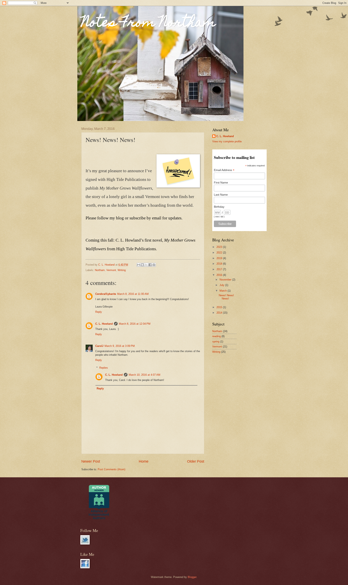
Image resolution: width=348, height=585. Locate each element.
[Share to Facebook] (150, 265)
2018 (219, 263)
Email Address (224, 170)
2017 (219, 269)
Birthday (219, 206)
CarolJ (99, 345)
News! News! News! (226, 297)
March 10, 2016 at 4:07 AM (144, 374)
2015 (219, 307)
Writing (122, 270)
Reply (98, 311)
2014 (219, 312)
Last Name (221, 194)
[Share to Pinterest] (154, 265)
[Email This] (139, 265)
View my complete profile (227, 141)
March (224, 290)
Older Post (195, 461)
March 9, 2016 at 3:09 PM (120, 345)
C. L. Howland (104, 323)
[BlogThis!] (142, 265)
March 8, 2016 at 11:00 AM (133, 293)
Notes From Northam (148, 23)
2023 (219, 246)
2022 (219, 252)
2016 (219, 274)
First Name (221, 182)
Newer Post (90, 461)
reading (216, 336)
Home (143, 461)
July (222, 285)
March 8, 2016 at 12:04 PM (134, 323)
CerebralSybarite (105, 293)
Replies (103, 367)
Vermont (111, 270)
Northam (100, 270)
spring (215, 341)
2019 (219, 258)
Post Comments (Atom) (111, 469)
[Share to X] (146, 265)
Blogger (192, 577)
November (226, 279)
